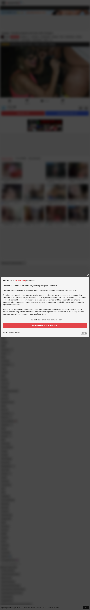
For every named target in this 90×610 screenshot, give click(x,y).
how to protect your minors (11, 332)
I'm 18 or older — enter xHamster (45, 325)
